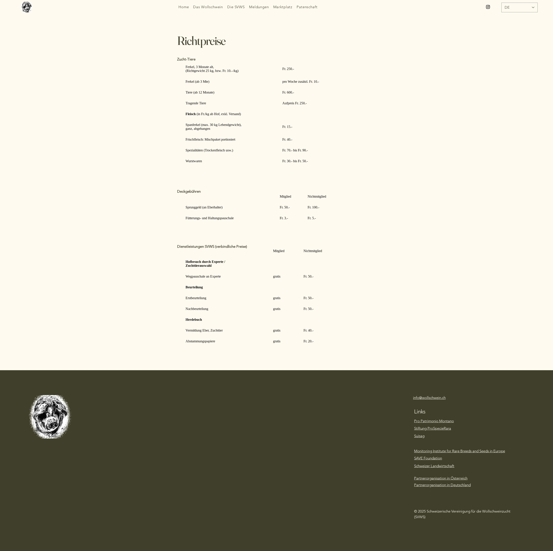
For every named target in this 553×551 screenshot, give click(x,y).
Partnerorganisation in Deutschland (442, 485)
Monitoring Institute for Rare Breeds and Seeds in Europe (459, 451)
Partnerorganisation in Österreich (440, 478)
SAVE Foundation (428, 458)
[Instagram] (488, 7)
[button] (208, 7)
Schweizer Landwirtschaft (434, 466)
